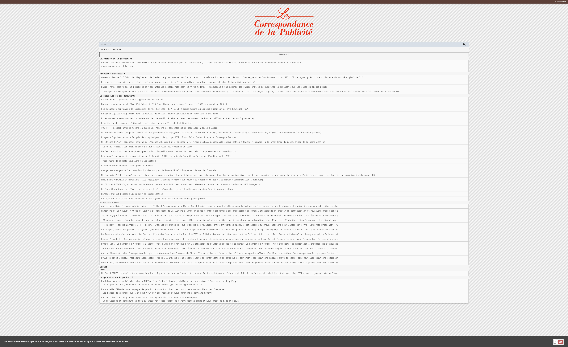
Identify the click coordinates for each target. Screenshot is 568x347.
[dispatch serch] (464, 44)
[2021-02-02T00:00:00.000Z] (274, 54)
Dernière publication (111, 49)
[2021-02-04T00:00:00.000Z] (294, 54)
